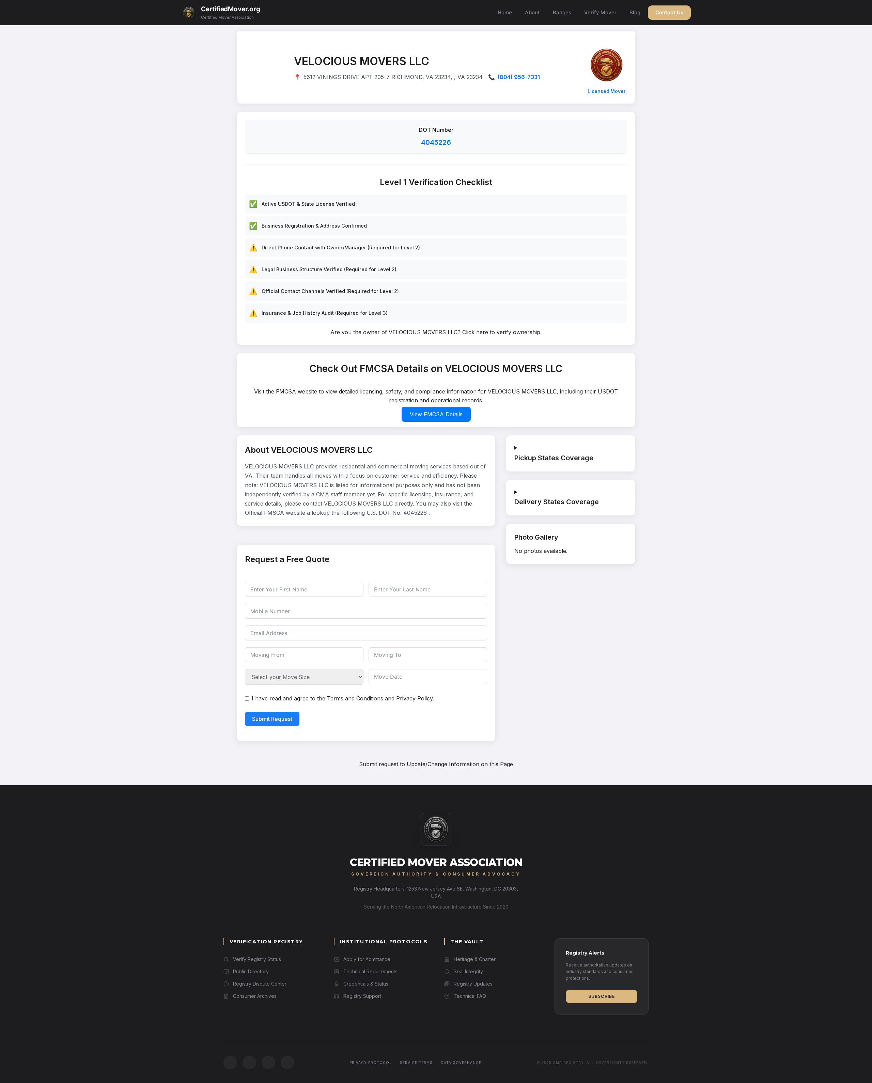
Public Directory (251, 971)
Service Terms (416, 1063)
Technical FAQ (470, 996)
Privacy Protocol (370, 1063)
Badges (562, 12)
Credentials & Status (365, 984)
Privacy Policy (414, 698)
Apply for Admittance (366, 959)
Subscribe (601, 996)
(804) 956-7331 (519, 77)
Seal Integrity (468, 971)
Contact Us (669, 12)
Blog (634, 12)
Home (505, 12)
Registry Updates (473, 984)
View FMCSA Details (436, 414)
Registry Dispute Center (259, 984)
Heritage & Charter (475, 959)
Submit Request (272, 718)
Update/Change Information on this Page (460, 764)
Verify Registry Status (257, 959)
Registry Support (362, 996)
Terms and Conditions (355, 698)
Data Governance (461, 1063)
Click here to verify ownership (501, 332)
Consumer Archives (255, 996)
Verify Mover (600, 12)
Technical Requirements (370, 971)
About (532, 12)
